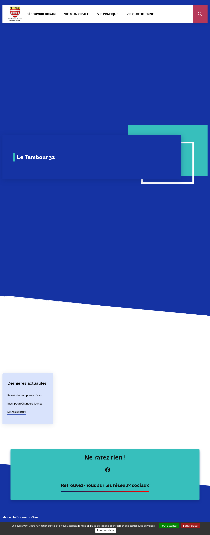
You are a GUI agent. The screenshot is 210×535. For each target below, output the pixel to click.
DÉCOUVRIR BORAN (41, 14)
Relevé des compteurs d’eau (24, 395)
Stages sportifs (16, 412)
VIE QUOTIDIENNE (140, 14)
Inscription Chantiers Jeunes (24, 403)
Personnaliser (105, 530)
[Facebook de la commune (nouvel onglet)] (105, 469)
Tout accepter (169, 525)
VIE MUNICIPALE (76, 14)
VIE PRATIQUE (107, 14)
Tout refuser (191, 525)
